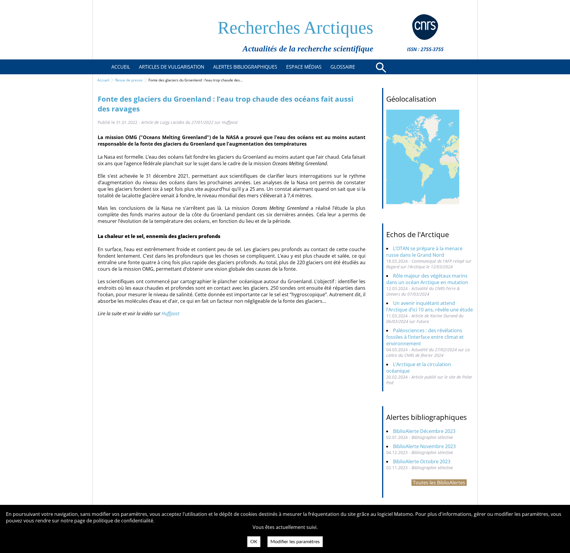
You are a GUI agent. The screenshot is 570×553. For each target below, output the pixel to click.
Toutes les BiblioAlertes (439, 482)
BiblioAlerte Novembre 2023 (424, 446)
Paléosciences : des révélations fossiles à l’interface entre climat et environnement (425, 337)
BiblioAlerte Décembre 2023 (424, 431)
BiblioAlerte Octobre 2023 (421, 461)
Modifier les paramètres (295, 541)
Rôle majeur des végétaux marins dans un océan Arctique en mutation (427, 279)
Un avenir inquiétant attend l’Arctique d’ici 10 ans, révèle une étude (429, 306)
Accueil (103, 80)
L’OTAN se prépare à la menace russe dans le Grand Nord (424, 251)
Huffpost (170, 313)
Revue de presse (128, 80)
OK (253, 541)
